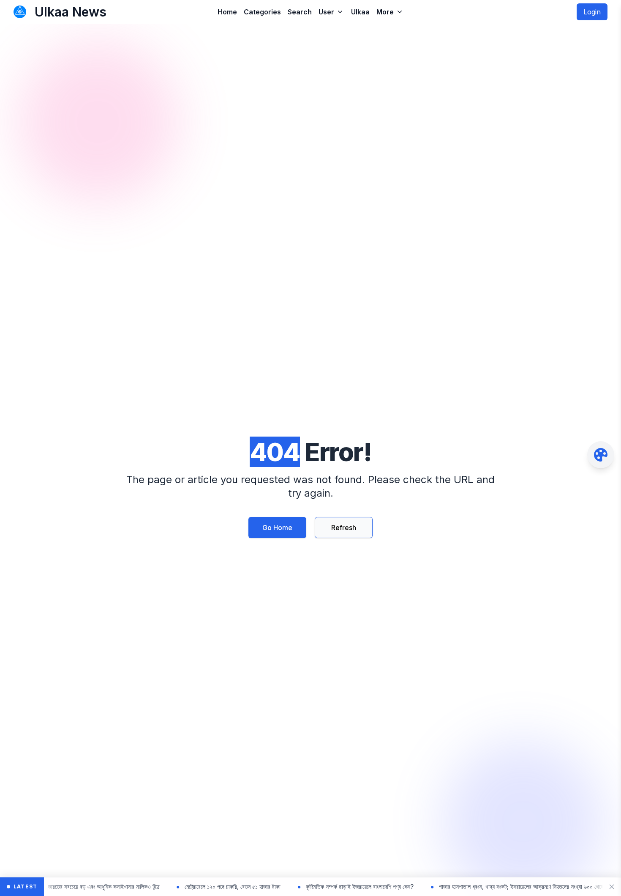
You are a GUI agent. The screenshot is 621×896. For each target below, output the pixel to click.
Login (592, 12)
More (385, 12)
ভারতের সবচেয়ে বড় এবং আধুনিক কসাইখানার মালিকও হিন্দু (76, 886)
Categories (262, 12)
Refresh (343, 527)
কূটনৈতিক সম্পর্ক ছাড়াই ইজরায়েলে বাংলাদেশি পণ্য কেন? (333, 886)
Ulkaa (360, 12)
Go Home (277, 527)
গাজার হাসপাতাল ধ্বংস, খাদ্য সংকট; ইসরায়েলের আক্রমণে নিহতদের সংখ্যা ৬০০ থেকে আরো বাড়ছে (507, 886)
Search (300, 12)
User (326, 12)
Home (227, 12)
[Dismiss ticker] (611, 886)
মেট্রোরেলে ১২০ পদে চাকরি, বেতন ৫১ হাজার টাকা (205, 886)
